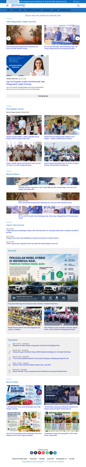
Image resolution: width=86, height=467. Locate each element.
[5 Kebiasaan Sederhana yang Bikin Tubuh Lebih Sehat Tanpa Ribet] (62, 421)
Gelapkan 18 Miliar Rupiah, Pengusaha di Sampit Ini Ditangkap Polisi (36, 345)
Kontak (71, 459)
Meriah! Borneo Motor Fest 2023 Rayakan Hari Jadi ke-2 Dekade (24, 328)
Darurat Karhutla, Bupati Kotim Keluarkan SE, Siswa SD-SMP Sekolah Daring (44, 203)
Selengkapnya (43, 96)
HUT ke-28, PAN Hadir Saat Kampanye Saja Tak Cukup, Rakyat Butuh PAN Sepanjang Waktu (23, 47)
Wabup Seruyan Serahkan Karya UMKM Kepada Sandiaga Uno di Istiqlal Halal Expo (42, 352)
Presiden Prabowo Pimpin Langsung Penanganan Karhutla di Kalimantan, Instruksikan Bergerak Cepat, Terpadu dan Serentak (61, 48)
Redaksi (42, 459)
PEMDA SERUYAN (12, 79)
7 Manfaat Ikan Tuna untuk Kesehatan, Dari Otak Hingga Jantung (23, 408)
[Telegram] (55, 453)
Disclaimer (33, 459)
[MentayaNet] (18, 5)
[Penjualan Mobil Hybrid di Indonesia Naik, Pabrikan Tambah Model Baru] (43, 278)
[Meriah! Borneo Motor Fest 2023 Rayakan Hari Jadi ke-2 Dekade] (25, 316)
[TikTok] (51, 453)
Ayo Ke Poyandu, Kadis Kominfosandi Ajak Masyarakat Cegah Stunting (25, 82)
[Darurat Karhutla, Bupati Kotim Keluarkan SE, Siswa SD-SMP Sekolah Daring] (43, 196)
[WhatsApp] (47, 453)
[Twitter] (35, 453)
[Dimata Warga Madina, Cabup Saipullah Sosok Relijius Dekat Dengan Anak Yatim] (24, 125)
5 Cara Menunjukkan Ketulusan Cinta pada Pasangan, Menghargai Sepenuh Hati (41, 358)
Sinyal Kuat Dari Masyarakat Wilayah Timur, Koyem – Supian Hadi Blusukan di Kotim (59, 138)
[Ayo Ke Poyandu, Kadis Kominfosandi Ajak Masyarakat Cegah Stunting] (27, 65)
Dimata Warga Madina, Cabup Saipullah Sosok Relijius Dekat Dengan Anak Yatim (22, 138)
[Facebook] (31, 453)
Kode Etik (50, 459)
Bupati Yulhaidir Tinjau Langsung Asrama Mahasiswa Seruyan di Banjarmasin (40, 371)
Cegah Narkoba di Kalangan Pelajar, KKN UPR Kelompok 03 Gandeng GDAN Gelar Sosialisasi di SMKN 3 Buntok (42, 231)
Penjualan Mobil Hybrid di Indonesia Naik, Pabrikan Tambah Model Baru (33, 304)
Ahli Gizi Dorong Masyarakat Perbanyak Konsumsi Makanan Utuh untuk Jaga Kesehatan (24, 434)
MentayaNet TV (61, 459)
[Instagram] (43, 453)
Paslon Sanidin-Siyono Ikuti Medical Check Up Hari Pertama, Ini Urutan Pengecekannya (23, 164)
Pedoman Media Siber (19, 459)
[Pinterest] (39, 453)
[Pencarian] (78, 5)
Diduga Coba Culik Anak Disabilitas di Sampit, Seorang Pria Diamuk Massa (32, 238)
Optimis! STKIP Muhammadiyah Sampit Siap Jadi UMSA (32, 365)
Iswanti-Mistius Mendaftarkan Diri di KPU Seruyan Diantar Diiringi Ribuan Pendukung (61, 164)
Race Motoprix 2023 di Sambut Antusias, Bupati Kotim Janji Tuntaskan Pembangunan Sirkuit (60, 328)
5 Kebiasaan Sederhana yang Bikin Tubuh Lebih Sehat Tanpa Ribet (60, 434)
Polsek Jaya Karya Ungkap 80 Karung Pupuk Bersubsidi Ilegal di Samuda (32, 243)
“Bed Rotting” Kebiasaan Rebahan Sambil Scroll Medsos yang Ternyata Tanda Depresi (61, 408)
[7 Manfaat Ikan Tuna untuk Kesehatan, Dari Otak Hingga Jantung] (24, 395)
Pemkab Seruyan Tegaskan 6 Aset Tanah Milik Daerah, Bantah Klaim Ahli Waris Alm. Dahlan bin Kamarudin (47, 188)
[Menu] (7, 5)
